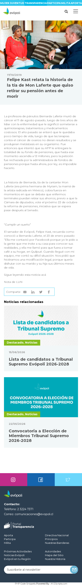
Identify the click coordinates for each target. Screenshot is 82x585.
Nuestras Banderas (57, 542)
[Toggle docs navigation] (75, 11)
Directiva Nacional (57, 535)
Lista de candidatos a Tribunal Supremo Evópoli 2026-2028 (41, 361)
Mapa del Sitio (54, 555)
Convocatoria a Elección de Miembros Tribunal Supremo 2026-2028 (39, 436)
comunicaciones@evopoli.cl (34, 514)
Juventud (17, 3)
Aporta (76, 3)
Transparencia (36, 3)
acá (43, 274)
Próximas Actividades (18, 551)
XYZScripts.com (59, 583)
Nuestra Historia (55, 559)
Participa (54, 3)
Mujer (4, 3)
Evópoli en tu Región (17, 559)
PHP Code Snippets (25, 583)
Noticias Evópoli (14, 555)
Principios (51, 539)
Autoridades (53, 551)
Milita (65, 3)
